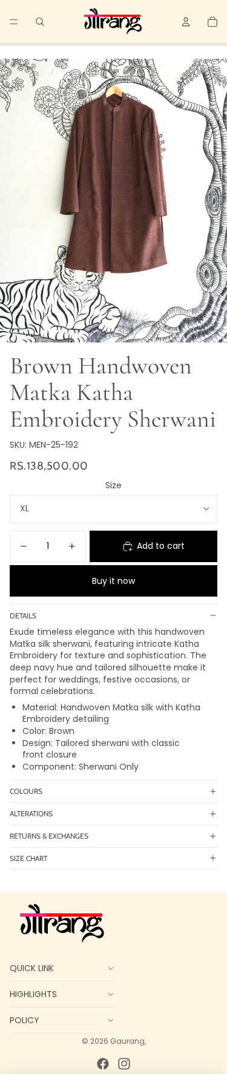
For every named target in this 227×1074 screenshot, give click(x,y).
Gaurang (127, 1041)
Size (113, 485)
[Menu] (14, 22)
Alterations (31, 813)
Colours (26, 791)
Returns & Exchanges (49, 835)
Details (23, 615)
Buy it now (113, 581)
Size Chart (28, 858)
